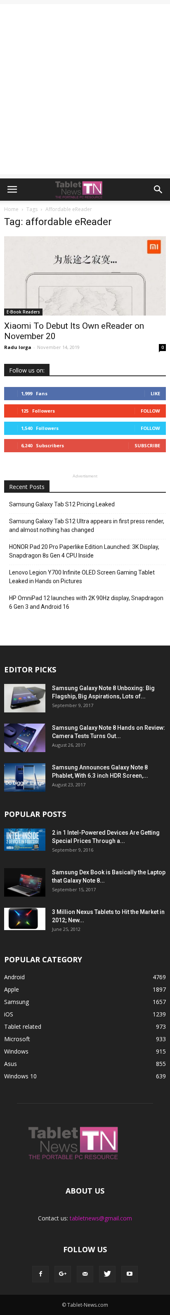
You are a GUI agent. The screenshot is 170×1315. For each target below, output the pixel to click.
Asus (10, 1064)
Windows (16, 1051)
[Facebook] (40, 1274)
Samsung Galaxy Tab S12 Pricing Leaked (62, 504)
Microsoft (17, 1039)
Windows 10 (20, 1076)
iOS (8, 1014)
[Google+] (62, 1274)
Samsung (16, 1002)
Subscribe (147, 445)
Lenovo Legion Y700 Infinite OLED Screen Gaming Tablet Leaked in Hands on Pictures (82, 576)
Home (11, 209)
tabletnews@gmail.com (101, 1218)
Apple (11, 989)
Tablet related (22, 1026)
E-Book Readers (23, 312)
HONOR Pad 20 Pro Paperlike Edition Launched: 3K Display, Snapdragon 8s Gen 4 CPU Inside (84, 551)
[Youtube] (129, 1274)
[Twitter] (107, 1274)
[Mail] (85, 1274)
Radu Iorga (17, 347)
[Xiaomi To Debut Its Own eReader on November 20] (85, 276)
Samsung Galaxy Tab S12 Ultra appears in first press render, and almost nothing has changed (86, 525)
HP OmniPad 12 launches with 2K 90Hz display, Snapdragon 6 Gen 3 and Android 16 (86, 602)
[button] (158, 189)
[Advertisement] (85, 89)
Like (155, 393)
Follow (150, 411)
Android (14, 977)
